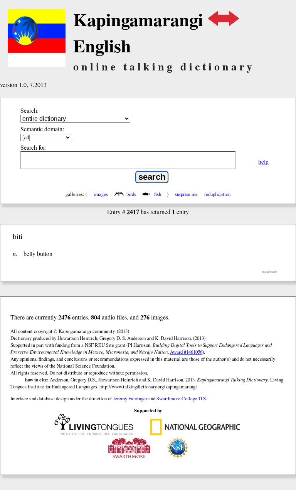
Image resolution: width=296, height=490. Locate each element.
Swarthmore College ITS (181, 398)
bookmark (269, 271)
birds (131, 194)
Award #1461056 (186, 351)
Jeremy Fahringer (130, 398)
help (263, 161)
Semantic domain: (42, 129)
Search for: (33, 147)
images (101, 194)
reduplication (217, 194)
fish (157, 194)
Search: (29, 110)
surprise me (186, 194)
